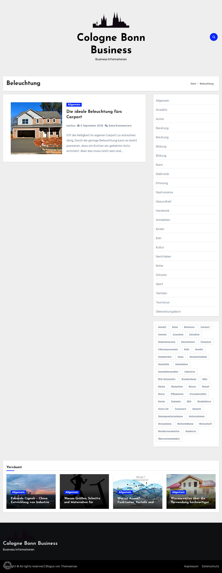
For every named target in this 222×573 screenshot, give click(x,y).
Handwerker (165, 356)
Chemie (162, 334)
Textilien (161, 293)
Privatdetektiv (198, 394)
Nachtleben (163, 256)
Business (189, 327)
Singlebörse (204, 401)
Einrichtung (188, 342)
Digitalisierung (166, 342)
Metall (205, 386)
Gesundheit (164, 201)
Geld (186, 349)
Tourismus (163, 302)
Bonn (159, 164)
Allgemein (74, 104)
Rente (161, 401)
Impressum (191, 566)
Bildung (161, 146)
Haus (180, 356)
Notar (159, 265)
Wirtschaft (205, 423)
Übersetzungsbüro (168, 311)
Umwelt (196, 409)
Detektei (194, 334)
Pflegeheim (177, 394)
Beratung (162, 128)
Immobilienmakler (168, 371)
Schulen (161, 275)
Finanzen (206, 342)
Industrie (190, 371)
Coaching (178, 334)
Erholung (162, 183)
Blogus (50, 566)
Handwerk (162, 210)
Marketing (177, 386)
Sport (159, 284)
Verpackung (164, 423)
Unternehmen (196, 416)
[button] (7, 565)
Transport (180, 409)
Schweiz (176, 401)
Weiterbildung (185, 423)
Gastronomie (164, 192)
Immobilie (163, 364)
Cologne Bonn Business (30, 543)
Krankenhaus (189, 379)
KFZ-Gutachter (167, 379)
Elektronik (162, 174)
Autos (160, 119)
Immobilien (163, 220)
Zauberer (191, 431)
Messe (192, 386)
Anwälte (161, 109)
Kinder (160, 229)
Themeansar (69, 566)
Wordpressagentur (169, 431)
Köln (159, 238)
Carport (205, 327)
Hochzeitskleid (198, 356)
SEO (189, 401)
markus (71, 125)
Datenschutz (210, 566)
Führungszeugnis (168, 349)
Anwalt (162, 327)
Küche (161, 386)
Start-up (163, 409)
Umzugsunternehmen (170, 416)
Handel (199, 349)
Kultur (160, 247)
